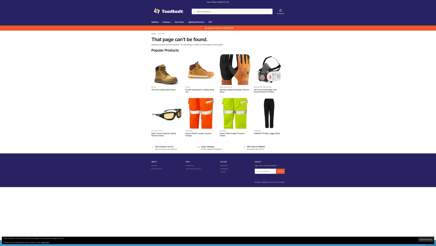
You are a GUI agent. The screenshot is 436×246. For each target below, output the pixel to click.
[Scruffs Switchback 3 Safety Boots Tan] (200, 69)
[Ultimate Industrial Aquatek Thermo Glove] (235, 69)
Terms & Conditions (193, 169)
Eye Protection (157, 131)
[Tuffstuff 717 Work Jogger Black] (269, 113)
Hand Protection (226, 87)
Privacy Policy (156, 169)
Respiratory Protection (263, 87)
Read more (167, 93)
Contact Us (280, 13)
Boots (153, 87)
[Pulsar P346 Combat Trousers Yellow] (235, 113)
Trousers (188, 131)
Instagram (224, 169)
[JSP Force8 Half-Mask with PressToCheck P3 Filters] (269, 69)
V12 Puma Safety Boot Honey (163, 90)
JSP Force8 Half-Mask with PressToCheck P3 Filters (265, 91)
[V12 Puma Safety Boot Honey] (166, 69)
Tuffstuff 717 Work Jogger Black (267, 133)
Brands (154, 165)
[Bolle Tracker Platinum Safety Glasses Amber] (166, 113)
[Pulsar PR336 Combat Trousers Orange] (200, 113)
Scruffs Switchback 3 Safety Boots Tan (199, 91)
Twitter (223, 172)
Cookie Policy (45, 242)
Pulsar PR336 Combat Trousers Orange (198, 134)
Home (153, 34)
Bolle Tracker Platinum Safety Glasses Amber (163, 134)
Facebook (224, 165)
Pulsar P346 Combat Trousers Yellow (232, 134)
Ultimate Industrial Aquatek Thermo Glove (234, 91)
